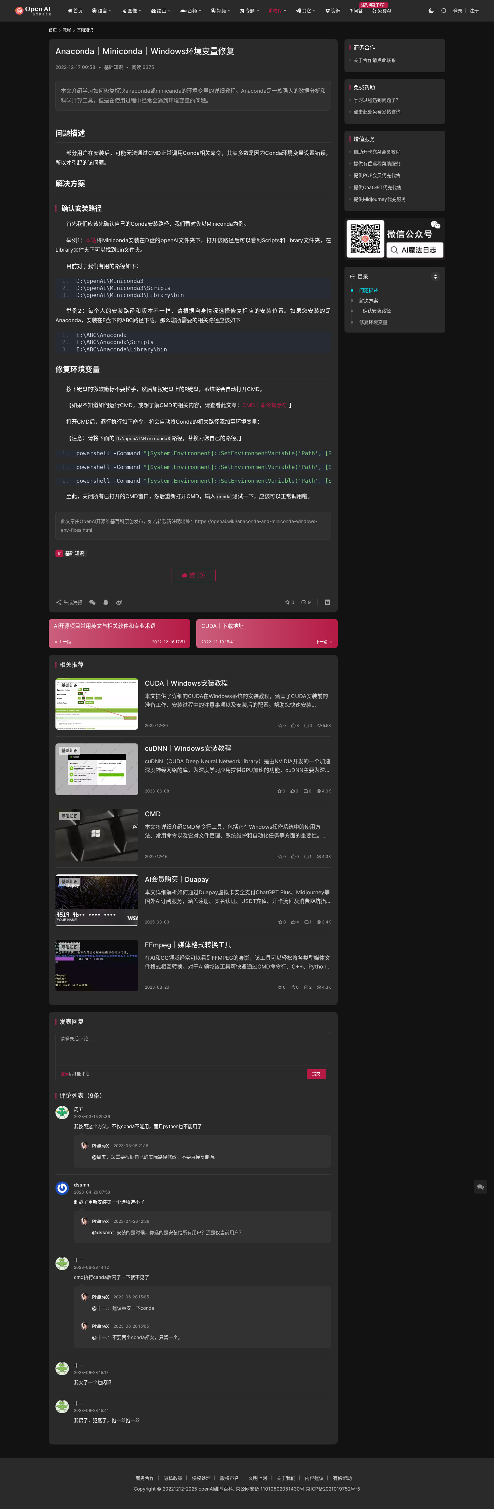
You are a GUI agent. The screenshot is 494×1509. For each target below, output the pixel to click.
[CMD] (96, 835)
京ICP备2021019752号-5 (333, 1489)
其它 (306, 10)
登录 (457, 10)
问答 (358, 10)
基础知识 (113, 67)
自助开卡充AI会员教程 (377, 152)
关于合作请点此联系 (375, 60)
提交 (316, 1073)
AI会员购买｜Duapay (177, 879)
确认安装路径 (377, 310)
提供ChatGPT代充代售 (378, 187)
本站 (90, 240)
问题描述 (368, 290)
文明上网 (257, 1478)
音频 (192, 10)
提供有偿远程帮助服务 (377, 163)
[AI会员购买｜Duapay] (96, 900)
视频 (221, 10)
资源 (335, 10)
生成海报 (72, 602)
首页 (78, 10)
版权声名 (229, 1478)
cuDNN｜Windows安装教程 (188, 748)
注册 (474, 10)
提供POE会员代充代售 (377, 175)
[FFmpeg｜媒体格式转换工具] (96, 966)
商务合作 (144, 1478)
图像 (132, 10)
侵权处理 (201, 1478)
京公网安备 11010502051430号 (270, 1489)
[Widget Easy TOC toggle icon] (435, 276)
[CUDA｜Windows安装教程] (96, 704)
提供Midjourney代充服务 (380, 199)
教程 (277, 10)
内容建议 (314, 1478)
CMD (153, 814)
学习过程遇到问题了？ (377, 100)
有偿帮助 (342, 1478)
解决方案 (368, 300)
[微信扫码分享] (92, 602)
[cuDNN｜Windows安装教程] (96, 769)
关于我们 (286, 1478)
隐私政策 (173, 1478)
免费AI (384, 10)
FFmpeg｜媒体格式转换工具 (188, 945)
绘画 (161, 10)
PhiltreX (100, 1146)
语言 (102, 10)
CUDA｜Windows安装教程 (186, 683)
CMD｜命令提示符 (264, 405)
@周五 (99, 1157)
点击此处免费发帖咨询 (377, 112)
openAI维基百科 (216, 1489)
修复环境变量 (373, 322)
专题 (250, 10)
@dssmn (102, 1232)
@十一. (100, 1308)
